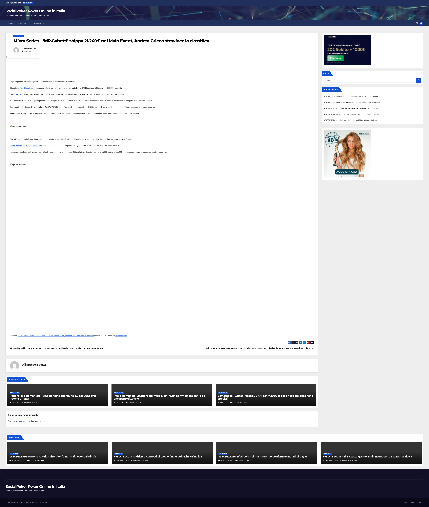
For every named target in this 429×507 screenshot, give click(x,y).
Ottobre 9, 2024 (122, 460)
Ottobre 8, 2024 (227, 460)
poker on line (18, 36)
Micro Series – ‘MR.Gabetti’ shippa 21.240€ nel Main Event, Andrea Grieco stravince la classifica (56, 336)
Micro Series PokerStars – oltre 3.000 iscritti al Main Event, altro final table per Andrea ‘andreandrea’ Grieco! (259, 348)
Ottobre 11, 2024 (19, 460)
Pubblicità (38, 23)
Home (10, 23)
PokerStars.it (24, 88)
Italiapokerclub (121, 336)
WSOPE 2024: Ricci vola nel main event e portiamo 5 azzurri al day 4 (352, 108)
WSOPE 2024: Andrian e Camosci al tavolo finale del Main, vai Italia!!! (352, 102)
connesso (21, 421)
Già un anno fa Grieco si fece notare (24, 146)
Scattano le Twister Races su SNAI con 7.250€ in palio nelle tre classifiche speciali (265, 397)
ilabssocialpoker (30, 48)
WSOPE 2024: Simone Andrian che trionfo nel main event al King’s (351, 96)
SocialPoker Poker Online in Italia (35, 11)
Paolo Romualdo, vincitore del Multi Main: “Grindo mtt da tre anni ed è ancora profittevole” (160, 397)
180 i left (18, 94)
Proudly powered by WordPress (16, 502)
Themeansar (43, 502)
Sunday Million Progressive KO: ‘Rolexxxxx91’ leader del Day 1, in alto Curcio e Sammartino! (57, 348)
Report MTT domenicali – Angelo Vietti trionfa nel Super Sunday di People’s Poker (53, 397)
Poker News (14, 453)
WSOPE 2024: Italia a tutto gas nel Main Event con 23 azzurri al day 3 (352, 114)
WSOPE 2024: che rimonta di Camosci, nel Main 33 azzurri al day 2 (351, 120)
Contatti (23, 23)
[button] (417, 23)
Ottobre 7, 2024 (331, 460)
